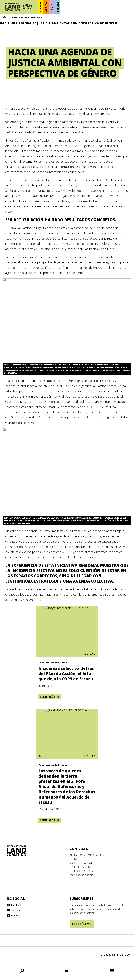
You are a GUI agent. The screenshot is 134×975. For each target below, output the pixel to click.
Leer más (48, 697)
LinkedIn (15, 915)
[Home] (20, 850)
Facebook (16, 905)
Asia (51, 7)
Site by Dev (121, 954)
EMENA (57, 7)
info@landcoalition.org (81, 874)
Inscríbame (81, 924)
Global (40, 6)
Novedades (30, 17)
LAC (15, 17)
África (46, 7)
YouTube (15, 910)
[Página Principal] (18, 7)
